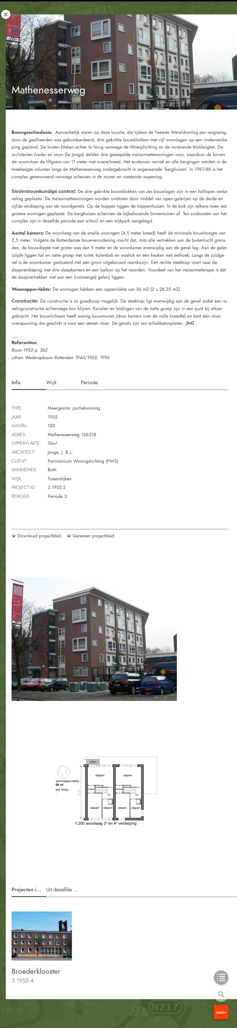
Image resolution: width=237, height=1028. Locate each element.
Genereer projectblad (93, 535)
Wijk (51, 382)
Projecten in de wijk (29, 889)
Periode (89, 382)
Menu (221, 1012)
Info (16, 382)
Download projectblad (39, 535)
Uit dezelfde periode (63, 889)
